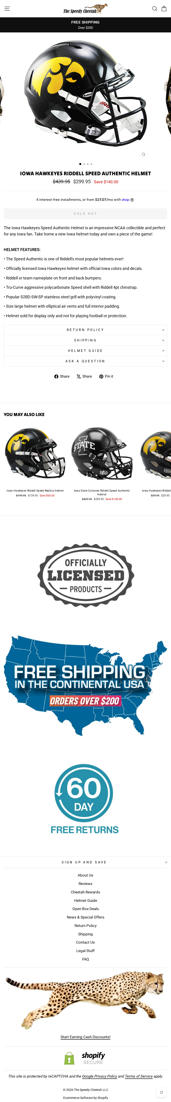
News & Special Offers (85, 917)
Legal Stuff (85, 951)
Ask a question (85, 361)
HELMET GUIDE (85, 351)
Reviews (85, 883)
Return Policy (85, 330)
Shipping (85, 340)
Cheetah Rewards (85, 892)
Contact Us (85, 942)
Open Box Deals (85, 909)
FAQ (85, 959)
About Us (85, 875)
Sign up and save (84, 862)
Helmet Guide (85, 900)
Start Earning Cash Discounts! (85, 1037)
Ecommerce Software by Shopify (85, 1098)
